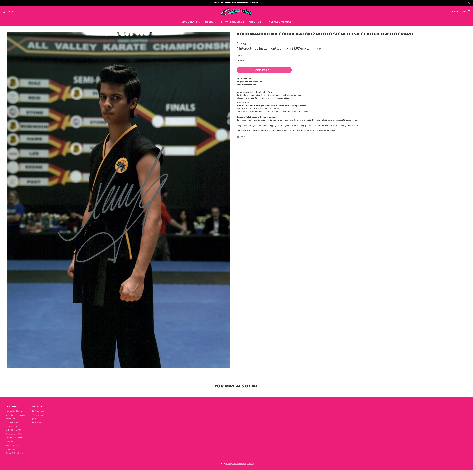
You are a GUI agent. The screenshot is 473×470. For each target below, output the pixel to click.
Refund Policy (12, 445)
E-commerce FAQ (14, 434)
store (209, 22)
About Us (255, 22)
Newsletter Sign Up (14, 411)
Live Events (190, 22)
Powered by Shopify (245, 464)
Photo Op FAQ (12, 426)
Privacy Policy (12, 449)
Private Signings (232, 22)
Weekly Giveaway (280, 22)
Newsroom (10, 419)
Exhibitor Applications (15, 415)
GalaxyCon (231, 464)
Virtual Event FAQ (13, 430)
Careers (9, 442)
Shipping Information (15, 438)
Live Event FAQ (12, 422)
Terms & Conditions (14, 453)
